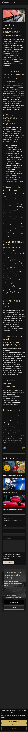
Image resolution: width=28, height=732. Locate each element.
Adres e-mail (6, 532)
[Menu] (25, 2)
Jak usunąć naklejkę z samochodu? (12, 475)
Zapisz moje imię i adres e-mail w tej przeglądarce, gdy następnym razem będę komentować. (12, 556)
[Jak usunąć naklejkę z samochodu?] (14, 467)
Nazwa (5, 525)
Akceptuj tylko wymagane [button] (14, 724)
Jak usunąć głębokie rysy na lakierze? (13, 509)
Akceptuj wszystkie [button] (14, 721)
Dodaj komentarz (7, 538)
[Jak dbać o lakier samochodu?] (14, 484)
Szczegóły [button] (14, 728)
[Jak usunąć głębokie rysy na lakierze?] (14, 501)
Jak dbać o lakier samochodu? (11, 492)
